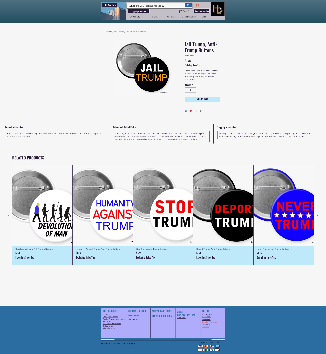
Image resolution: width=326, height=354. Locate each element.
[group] (163, 215)
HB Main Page (110, 5)
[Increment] (194, 90)
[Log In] (197, 5)
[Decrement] (187, 90)
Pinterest (206, 320)
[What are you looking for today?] (188, 5)
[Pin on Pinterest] (191, 111)
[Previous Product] (8, 215)
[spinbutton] (190, 90)
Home (109, 31)
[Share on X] (200, 111)
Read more (189, 79)
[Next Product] (317, 215)
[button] (184, 11)
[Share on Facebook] (186, 111)
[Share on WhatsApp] (196, 111)
